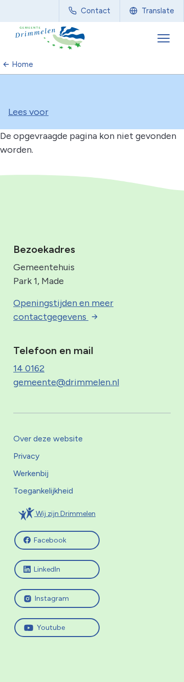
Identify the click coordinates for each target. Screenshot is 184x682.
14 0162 (28, 368)
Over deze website (48, 438)
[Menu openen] (164, 38)
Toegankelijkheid (43, 491)
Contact (95, 10)
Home (22, 64)
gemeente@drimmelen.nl (66, 382)
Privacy (26, 456)
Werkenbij (31, 473)
